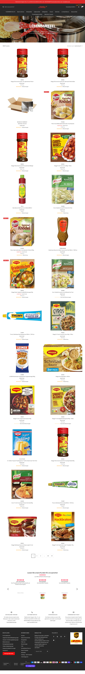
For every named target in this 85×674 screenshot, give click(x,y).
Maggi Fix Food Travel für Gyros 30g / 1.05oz (63, 334)
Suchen (23, 635)
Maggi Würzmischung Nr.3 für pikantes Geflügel (22, 165)
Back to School (20, 11)
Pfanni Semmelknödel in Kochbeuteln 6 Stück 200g (22, 250)
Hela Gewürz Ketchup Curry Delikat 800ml (22, 208)
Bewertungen (24, 644)
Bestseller (23, 652)
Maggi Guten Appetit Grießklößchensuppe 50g (22, 292)
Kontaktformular (66, 1)
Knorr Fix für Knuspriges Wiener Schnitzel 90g (22, 502)
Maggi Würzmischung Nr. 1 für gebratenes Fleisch (22, 81)
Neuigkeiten (24, 639)
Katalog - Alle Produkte (26, 654)
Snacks (51, 11)
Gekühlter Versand (48, 14)
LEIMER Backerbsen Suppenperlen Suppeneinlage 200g (22, 376)
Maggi (22, 79)
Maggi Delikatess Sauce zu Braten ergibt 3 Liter (22, 545)
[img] (42, 575)
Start (4, 18)
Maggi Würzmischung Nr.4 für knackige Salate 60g (62, 460)
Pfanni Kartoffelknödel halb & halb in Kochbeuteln (62, 123)
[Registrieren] (47, 651)
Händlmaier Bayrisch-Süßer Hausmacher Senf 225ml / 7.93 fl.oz (62, 250)
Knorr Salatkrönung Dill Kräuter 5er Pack (62, 208)
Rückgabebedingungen (8, 644)
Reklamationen (6, 642)
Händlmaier (63, 248)
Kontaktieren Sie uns (26, 648)
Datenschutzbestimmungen (9, 648)
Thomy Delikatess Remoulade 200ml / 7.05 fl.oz (63, 502)
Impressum (5, 650)
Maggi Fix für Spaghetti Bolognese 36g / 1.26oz (63, 418)
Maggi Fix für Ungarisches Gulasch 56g (22, 418)
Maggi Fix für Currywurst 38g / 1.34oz (62, 165)
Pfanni (62, 121)
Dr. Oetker (22, 459)
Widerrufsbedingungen (8, 646)
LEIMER (22, 374)
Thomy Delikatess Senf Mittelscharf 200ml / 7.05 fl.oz (22, 334)
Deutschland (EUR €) (70, 6)
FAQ (22, 646)
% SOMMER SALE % (10, 11)
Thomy (22, 332)
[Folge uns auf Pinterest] (65, 636)
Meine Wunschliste (25, 637)
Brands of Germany (22, 121)
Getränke (57, 11)
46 (48, 555)
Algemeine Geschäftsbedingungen (11, 637)
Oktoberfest (29, 11)
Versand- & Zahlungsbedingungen (10, 639)
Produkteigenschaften (37, 14)
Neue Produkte (24, 650)
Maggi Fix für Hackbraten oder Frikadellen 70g (62, 545)
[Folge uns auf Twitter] (57, 636)
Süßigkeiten (45, 11)
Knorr (62, 206)
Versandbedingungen (11, 622)
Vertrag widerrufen (8, 653)
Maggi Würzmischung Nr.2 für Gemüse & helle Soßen (63, 81)
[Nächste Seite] (52, 556)
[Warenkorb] (81, 7)
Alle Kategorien (24, 656)
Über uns (23, 642)
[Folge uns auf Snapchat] (54, 640)
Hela (22, 206)
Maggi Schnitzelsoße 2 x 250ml (63, 376)
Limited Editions (65, 11)
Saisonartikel (74, 11)
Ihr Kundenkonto (6, 635)
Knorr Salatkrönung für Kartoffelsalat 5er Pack (62, 292)
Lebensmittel (37, 11)
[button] (8, 589)
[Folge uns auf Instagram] (61, 636)
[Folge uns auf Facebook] (54, 636)
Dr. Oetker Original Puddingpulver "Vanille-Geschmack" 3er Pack (22, 460)
